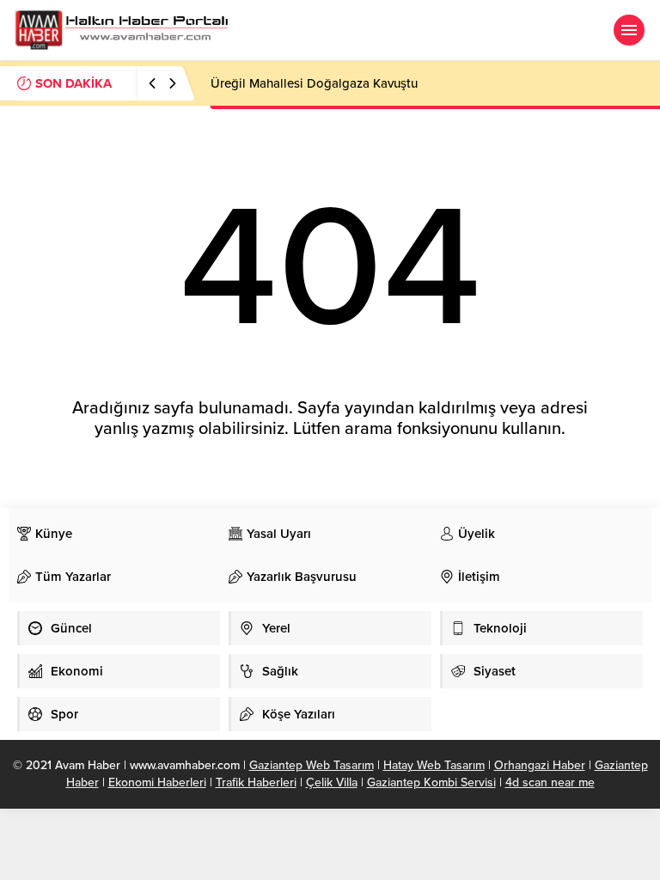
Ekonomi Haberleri (157, 782)
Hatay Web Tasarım (434, 765)
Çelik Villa (332, 782)
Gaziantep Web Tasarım (311, 765)
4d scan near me (550, 782)
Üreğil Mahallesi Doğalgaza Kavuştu (314, 83)
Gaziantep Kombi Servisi (431, 782)
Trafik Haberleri (256, 782)
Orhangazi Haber (539, 765)
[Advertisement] (313, 841)
